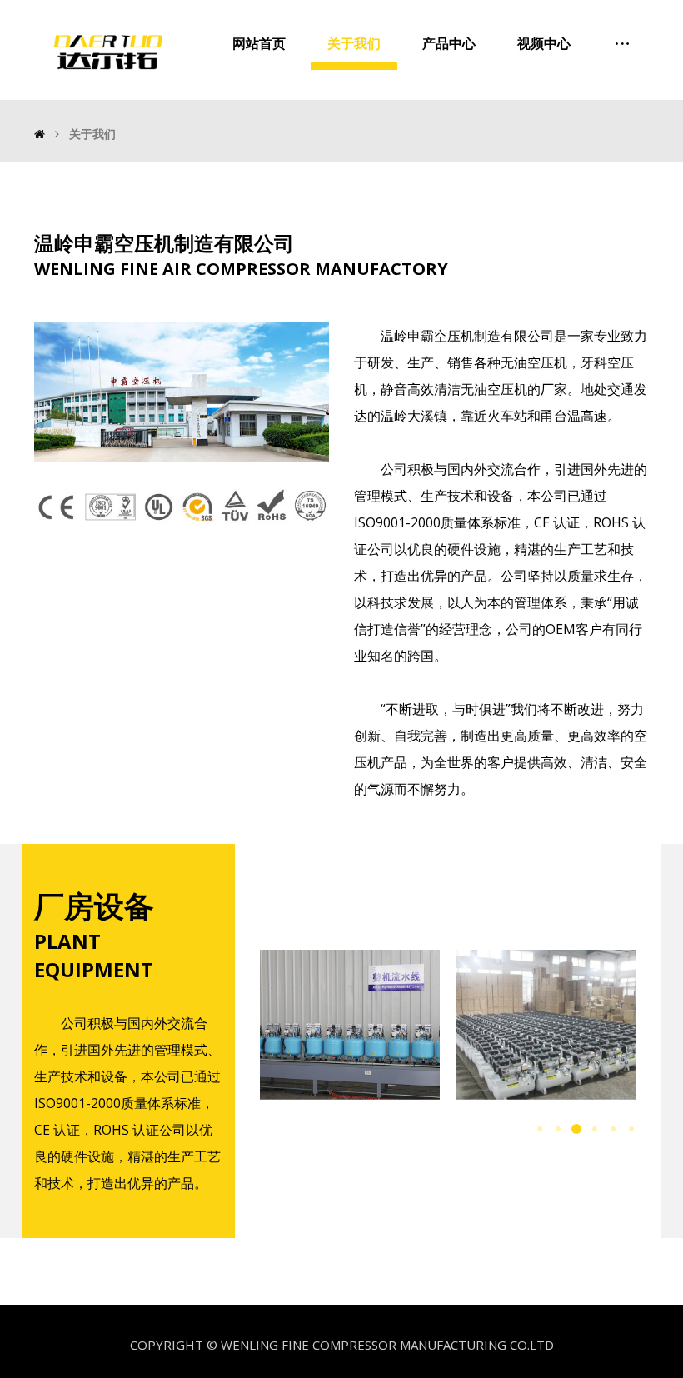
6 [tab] (631, 1128)
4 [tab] (595, 1129)
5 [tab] (613, 1128)
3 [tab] (576, 1128)
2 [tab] (558, 1128)
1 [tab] (539, 1128)
